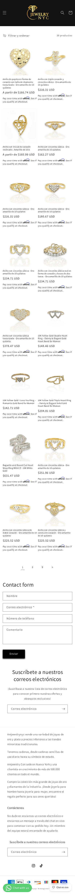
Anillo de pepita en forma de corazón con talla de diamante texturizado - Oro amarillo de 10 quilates (18, 83)
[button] (5, 13)
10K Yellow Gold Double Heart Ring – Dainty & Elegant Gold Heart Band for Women (52, 338)
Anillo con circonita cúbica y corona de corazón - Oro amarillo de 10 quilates (54, 533)
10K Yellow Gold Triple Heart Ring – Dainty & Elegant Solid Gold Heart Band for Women (54, 403)
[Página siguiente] (52, 567)
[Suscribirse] (64, 709)
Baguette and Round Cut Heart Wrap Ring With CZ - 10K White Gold (18, 468)
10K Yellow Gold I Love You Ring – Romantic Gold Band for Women (19, 402)
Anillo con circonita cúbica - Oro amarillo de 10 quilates (53, 148)
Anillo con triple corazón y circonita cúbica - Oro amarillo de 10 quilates (54, 82)
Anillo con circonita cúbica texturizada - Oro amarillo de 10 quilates (18, 338)
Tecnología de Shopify (46, 889)
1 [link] (22, 567)
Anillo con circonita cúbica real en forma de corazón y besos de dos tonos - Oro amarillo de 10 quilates (55, 273)
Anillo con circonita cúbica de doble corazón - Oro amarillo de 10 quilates (20, 533)
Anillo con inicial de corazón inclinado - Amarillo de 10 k (17, 148)
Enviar (14, 653)
